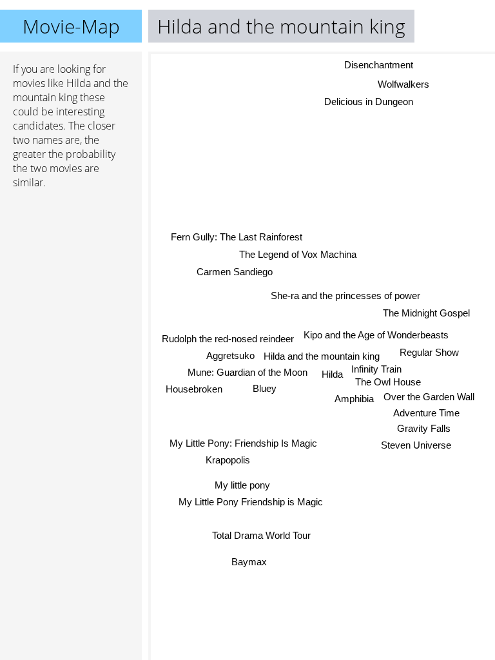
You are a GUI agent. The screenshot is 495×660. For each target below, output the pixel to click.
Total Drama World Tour (261, 535)
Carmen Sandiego (235, 271)
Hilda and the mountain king (322, 356)
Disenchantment (378, 65)
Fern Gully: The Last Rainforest (236, 236)
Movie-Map (71, 26)
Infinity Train (376, 369)
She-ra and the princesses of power (345, 295)
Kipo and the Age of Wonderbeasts (376, 335)
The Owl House (388, 381)
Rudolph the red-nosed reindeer (228, 338)
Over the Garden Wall (428, 396)
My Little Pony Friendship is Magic (251, 501)
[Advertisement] (70, 267)
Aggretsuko (230, 355)
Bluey (265, 387)
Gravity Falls (424, 428)
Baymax (249, 561)
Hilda (332, 374)
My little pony (242, 484)
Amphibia (354, 398)
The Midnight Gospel (426, 312)
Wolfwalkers (403, 84)
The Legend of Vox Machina (297, 254)
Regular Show (429, 352)
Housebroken (194, 388)
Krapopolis (228, 459)
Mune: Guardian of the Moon (247, 371)
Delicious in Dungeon (368, 101)
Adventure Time (426, 413)
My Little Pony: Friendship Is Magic (243, 442)
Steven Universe (416, 445)
